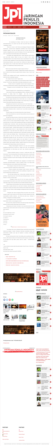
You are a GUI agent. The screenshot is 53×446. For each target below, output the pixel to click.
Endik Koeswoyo (39, 191)
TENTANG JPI (38, 82)
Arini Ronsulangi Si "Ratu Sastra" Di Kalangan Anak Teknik (45, 393)
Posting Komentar (16, 35)
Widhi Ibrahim (38, 189)
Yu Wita (37, 177)
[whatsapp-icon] (50, 2)
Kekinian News (5, 433)
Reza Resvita (38, 159)
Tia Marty (38, 172)
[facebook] (4, 300)
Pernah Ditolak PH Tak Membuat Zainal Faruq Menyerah (45, 262)
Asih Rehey (38, 200)
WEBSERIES (41, 86)
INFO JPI (46, 79)
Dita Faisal (38, 156)
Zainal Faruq (38, 163)
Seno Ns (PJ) (38, 153)
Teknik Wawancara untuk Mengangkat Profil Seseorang (45, 121)
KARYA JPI (38, 79)
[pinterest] (10, 300)
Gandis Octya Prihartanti (40, 197)
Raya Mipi (38, 188)
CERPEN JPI (43, 77)
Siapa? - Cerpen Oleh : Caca (10, 256)
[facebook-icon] (43, 2)
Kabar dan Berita (5, 439)
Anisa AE (37, 180)
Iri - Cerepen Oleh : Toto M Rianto (11, 258)
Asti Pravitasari (39, 199)
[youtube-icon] (47, 2)
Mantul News (4, 436)
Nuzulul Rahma (39, 175)
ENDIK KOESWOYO (5, 431)
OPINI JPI (47, 82)
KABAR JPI (42, 79)
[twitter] (7, 300)
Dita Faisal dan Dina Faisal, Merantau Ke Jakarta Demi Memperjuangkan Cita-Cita (45, 246)
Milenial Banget (22, 434)
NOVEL (38, 86)
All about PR (39, 84)
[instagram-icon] (41, 2)
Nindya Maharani (39, 157)
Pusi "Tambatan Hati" (40, 362)
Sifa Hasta (38, 186)
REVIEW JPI (43, 82)
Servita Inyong (38, 160)
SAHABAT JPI (38, 77)
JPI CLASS (43, 84)
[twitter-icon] (45, 2)
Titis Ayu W (38, 162)
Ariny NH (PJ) (38, 169)
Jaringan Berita (21, 440)
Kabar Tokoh (21, 437)
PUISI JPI (47, 77)
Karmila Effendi (39, 174)
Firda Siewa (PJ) (39, 185)
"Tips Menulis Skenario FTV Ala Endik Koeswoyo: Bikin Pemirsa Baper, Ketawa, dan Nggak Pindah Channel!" (43, 353)
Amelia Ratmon (39, 154)
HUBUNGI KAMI (47, 86)
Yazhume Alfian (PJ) (40, 196)
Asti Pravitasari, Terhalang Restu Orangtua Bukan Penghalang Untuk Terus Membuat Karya (45, 375)
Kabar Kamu (21, 431)
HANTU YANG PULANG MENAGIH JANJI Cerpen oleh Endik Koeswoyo (17, 260)
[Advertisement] (43, 340)
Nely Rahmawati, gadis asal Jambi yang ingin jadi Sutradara (45, 398)
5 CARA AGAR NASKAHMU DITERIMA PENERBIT (45, 114)
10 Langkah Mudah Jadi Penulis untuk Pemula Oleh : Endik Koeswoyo (45, 107)
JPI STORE (47, 84)
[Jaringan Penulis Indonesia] (23, 14)
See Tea (37, 171)
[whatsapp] (12, 300)
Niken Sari (38, 178)
